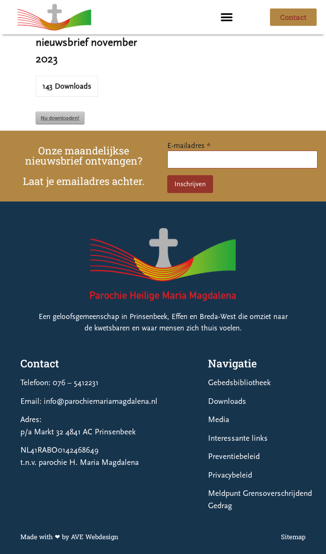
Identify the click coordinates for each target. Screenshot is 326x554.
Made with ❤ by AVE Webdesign (69, 536)
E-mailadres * (189, 145)
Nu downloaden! (60, 118)
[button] (226, 17)
